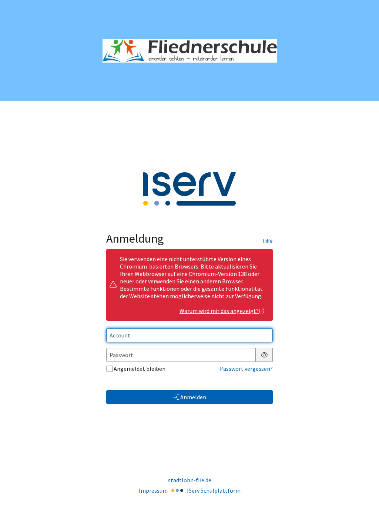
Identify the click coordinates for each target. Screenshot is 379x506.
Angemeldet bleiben (139, 368)
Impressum (153, 490)
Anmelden (193, 397)
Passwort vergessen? (246, 368)
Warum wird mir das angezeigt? (219, 310)
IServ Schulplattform (214, 490)
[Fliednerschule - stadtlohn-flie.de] (190, 51)
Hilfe (268, 240)
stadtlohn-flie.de (189, 480)
